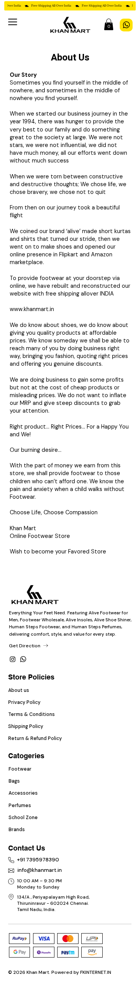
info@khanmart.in (40, 870)
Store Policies (31, 677)
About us (19, 690)
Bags (14, 781)
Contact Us (26, 848)
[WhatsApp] (126, 25)
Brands (17, 829)
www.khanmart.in (32, 309)
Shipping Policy (25, 726)
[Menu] (13, 22)
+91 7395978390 (38, 859)
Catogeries (26, 756)
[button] (109, 24)
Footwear (20, 769)
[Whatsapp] (23, 659)
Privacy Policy (25, 702)
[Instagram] (12, 659)
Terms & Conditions (31, 714)
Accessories (23, 793)
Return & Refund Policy (35, 738)
